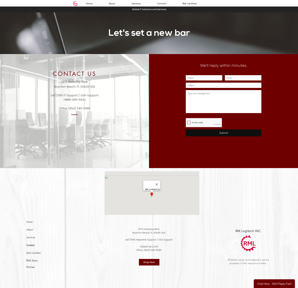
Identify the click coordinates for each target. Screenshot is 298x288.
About (29, 229)
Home (29, 222)
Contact (30, 245)
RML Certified (33, 253)
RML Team (32, 260)
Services (30, 237)
